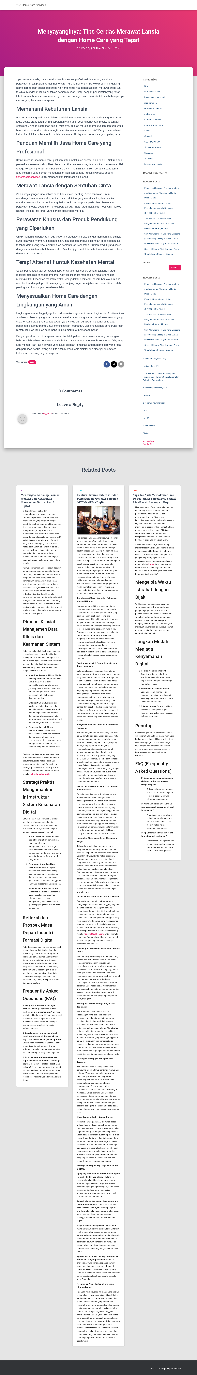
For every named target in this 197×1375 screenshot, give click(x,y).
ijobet (151, 564)
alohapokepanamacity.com (155, 388)
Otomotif (148, 136)
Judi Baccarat (149, 425)
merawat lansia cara (153, 125)
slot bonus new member (154, 403)
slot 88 (146, 418)
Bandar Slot (148, 444)
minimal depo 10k (151, 366)
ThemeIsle (176, 1368)
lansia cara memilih (153, 108)
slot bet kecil (148, 441)
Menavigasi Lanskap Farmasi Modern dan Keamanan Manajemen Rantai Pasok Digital (161, 193)
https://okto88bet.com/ (94, 934)
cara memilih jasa (152, 91)
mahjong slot (150, 114)
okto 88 (146, 395)
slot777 (146, 410)
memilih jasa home (153, 119)
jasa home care (151, 103)
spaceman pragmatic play (154, 358)
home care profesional (154, 97)
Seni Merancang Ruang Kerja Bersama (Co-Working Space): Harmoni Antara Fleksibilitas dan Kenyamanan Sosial (162, 239)
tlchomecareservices (28, 177)
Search (146, 262)
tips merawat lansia (153, 164)
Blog (32, 362)
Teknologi (148, 158)
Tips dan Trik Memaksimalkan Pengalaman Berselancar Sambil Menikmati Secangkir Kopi (159, 223)
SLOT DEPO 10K (152, 142)
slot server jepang (152, 147)
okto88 (147, 131)
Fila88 (146, 433)
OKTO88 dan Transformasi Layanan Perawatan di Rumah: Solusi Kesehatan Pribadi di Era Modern (161, 376)
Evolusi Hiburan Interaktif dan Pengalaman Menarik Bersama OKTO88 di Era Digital (158, 208)
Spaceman (149, 153)
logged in (47, 413)
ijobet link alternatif (39, 774)
